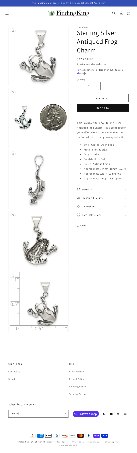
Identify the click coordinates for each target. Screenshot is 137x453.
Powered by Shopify (44, 442)
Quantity (81, 79)
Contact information (70, 445)
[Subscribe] (64, 414)
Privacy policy (78, 442)
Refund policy (62, 442)
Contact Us (14, 371)
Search (12, 379)
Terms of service (95, 442)
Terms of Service (78, 394)
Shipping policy (112, 442)
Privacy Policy (76, 371)
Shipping (81, 64)
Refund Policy (76, 379)
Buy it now (102, 107)
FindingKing (30, 442)
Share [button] (83, 225)
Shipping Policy (77, 386)
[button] (7, 13)
